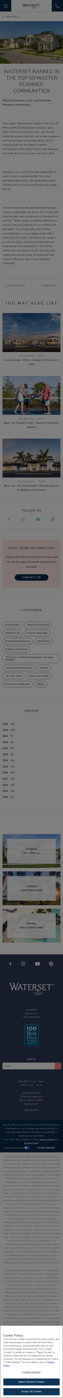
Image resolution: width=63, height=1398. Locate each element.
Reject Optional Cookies (32, 1381)
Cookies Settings (31, 1372)
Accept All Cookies (31, 1391)
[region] (31, 1361)
